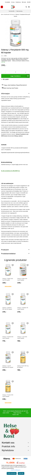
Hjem (2, 14)
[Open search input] (26, 7)
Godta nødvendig (12, 473)
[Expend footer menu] (28, 446)
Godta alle (21, 473)
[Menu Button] (2, 7)
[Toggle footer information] (28, 442)
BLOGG (28, 2)
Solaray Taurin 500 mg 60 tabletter (22, 366)
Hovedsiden (7, 2)
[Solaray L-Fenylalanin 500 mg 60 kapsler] (15, 33)
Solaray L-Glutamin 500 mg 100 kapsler (7, 308)
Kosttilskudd (6, 14)
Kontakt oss (18, 2)
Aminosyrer (12, 14)
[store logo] (13, 7)
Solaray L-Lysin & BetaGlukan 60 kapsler (7, 366)
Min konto (24, 2)
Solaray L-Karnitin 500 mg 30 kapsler (7, 337)
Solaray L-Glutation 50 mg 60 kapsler (22, 308)
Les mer (3, 62)
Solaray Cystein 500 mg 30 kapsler (22, 279)
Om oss (12, 2)
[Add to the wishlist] (13, 265)
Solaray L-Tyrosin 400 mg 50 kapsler (7, 395)
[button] (28, 76)
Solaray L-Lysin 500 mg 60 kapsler (22, 337)
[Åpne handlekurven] (29, 7)
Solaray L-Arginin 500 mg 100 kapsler (7, 279)
